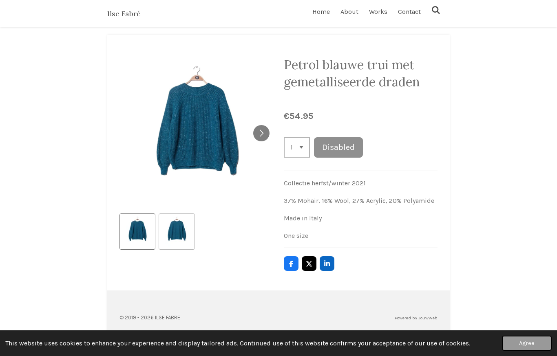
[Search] (436, 10)
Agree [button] (527, 343)
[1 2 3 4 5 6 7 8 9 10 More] (297, 147)
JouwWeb (428, 318)
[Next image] (261, 133)
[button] (137, 231)
